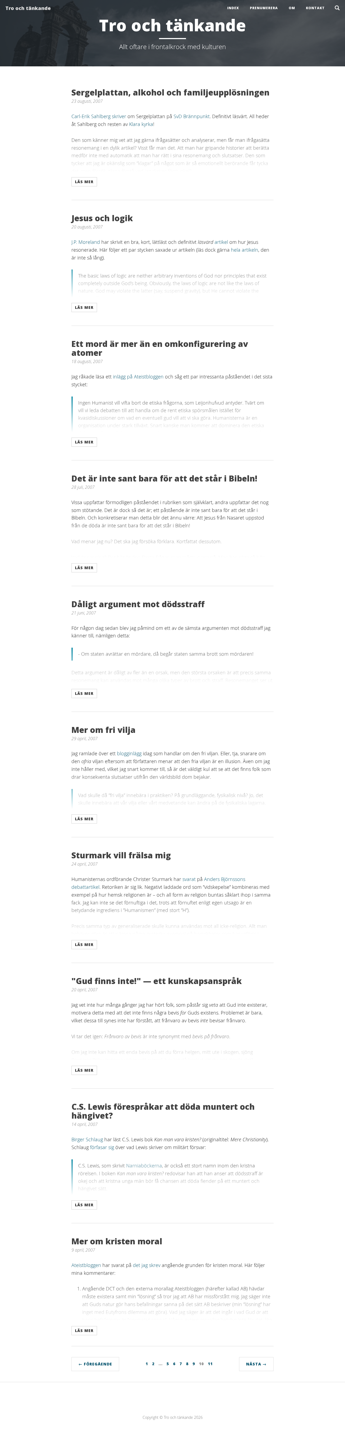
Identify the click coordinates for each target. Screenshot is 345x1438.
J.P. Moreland (85, 242)
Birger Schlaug (87, 1139)
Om (292, 8)
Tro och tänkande (28, 8)
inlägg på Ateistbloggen (138, 376)
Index (233, 8)
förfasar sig (102, 1147)
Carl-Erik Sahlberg (91, 116)
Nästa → (256, 1364)
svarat (189, 879)
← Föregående (95, 1364)
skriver (119, 116)
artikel (221, 242)
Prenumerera (264, 8)
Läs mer (84, 181)
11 (210, 1363)
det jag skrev (146, 1265)
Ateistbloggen (86, 1265)
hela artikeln (244, 250)
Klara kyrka (141, 124)
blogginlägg (129, 753)
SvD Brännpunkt (192, 116)
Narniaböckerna (144, 1166)
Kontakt (315, 8)
